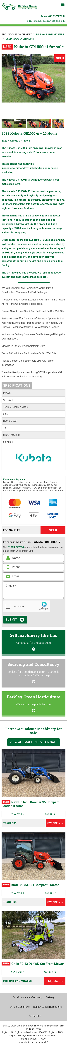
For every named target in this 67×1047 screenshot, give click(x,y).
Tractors (10, 823)
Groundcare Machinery (17, 34)
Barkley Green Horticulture (47, 1006)
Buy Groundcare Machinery (27, 997)
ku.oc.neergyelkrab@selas (49, 20)
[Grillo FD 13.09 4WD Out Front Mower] (33, 935)
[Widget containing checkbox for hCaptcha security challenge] (26, 606)
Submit (11, 619)
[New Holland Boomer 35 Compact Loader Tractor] (33, 773)
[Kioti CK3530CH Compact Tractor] (33, 856)
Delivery (50, 997)
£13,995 (55, 981)
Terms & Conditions (19, 1006)
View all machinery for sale (33, 742)
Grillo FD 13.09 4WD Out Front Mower (33, 964)
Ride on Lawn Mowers (17, 981)
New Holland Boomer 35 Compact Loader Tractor (30, 804)
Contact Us (35, 1016)
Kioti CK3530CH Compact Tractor (31, 885)
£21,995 (55, 823)
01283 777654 (56, 16)
